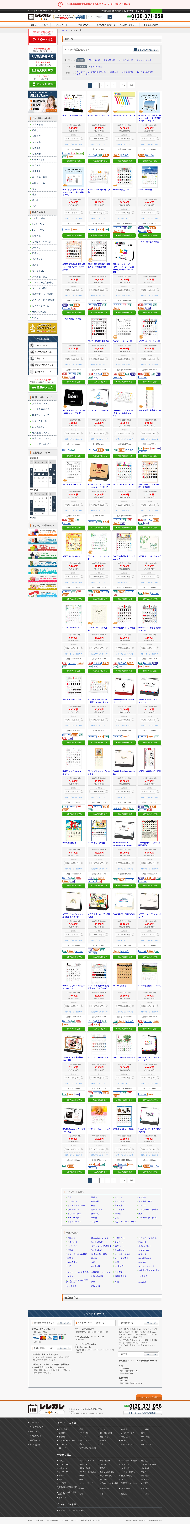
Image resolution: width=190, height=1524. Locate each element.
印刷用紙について (40, 432)
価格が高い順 (109, 60)
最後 (131, 85)
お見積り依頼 (44, 70)
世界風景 (36, 153)
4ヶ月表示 (71, 1286)
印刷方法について (40, 415)
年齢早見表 (72, 1262)
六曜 (93, 1262)
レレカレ (65, 30)
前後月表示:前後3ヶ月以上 (148, 1271)
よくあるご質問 (150, 25)
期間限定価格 (120, 1276)
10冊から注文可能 (99, 1254)
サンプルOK (38, 271)
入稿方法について (40, 403)
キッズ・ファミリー (76, 1205)
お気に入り (118, 11)
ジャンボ (36, 142)
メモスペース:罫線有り (101, 1246)
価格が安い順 (94, 60)
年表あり (36, 265)
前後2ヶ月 (119, 1242)
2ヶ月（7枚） (38, 224)
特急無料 (142, 1262)
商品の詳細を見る (74, 161)
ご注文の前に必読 (43, 352)
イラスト (36, 165)
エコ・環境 (119, 1209)
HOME (30, 1520)
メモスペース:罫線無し (148, 1238)
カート (157, 11)
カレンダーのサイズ (41, 444)
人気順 (80, 60)
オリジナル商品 (74, 1213)
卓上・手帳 (37, 124)
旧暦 (93, 1282)
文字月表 (36, 136)
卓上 (69, 1197)
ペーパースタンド (75, 1217)
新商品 (70, 1250)
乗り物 (35, 200)
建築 (34, 194)
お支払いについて (128, 25)
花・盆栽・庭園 (39, 177)
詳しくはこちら (64, 1323)
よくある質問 (35, 1445)
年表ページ (119, 1246)
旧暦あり (36, 253)
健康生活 (36, 171)
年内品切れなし (39, 311)
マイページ (144, 11)
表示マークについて (41, 438)
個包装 (94, 1258)
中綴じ (35, 317)
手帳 (117, 1217)
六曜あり (36, 247)
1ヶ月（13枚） (39, 218)
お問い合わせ (132, 11)
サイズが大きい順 (144, 60)
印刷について (84, 25)
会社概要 (39, 1520)
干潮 (117, 1282)
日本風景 (36, 148)
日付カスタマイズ (40, 306)
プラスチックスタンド (148, 1217)
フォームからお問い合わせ (144, 1413)
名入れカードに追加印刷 (43, 300)
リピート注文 (44, 39)
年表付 (70, 1276)
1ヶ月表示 (119, 1266)
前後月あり (37, 236)
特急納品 (142, 1282)
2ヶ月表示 (95, 1266)
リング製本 (72, 1201)
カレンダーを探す (39, 25)
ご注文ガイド (61, 25)
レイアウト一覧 (39, 421)
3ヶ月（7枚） (38, 230)
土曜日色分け (120, 1238)
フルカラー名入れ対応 (42, 282)
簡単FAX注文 (45, 387)
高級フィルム (38, 183)
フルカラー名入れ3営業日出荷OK (77, 1281)
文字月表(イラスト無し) (125, 1221)
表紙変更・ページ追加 (42, 294)
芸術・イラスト (74, 1221)
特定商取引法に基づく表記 (91, 1520)
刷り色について (39, 427)
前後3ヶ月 (95, 1286)
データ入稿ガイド (40, 409)
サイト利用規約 (52, 1520)
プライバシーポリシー (69, 1520)
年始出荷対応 (97, 1276)
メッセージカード (146, 1266)
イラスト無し (120, 1201)
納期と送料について (106, 25)
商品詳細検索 (44, 56)
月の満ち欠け (38, 259)
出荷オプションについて (73, 144)
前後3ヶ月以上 (144, 1246)
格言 (34, 188)
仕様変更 (119, 1272)
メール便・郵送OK (41, 276)
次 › (123, 85)
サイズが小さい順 (126, 60)
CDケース (95, 1221)
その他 (35, 206)
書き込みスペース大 (41, 241)
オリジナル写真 (39, 288)
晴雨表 (70, 1258)
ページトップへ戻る (150, 1397)
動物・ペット (38, 159)
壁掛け (35, 130)
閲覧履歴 (107, 11)
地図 (69, 1266)
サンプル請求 (44, 84)
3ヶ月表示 (142, 1276)
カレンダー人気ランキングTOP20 (71, 1510)
